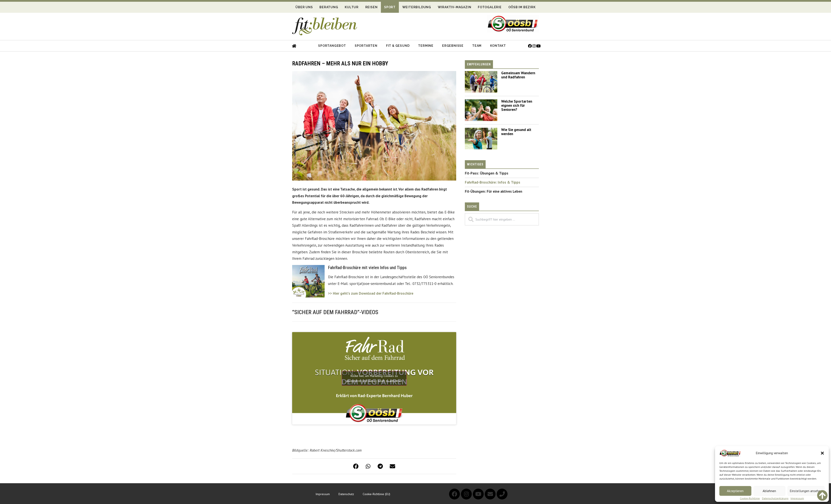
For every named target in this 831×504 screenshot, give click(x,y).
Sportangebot (332, 45)
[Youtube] (478, 494)
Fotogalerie (490, 7)
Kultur (352, 7)
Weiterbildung (416, 7)
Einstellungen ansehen (806, 491)
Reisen (371, 7)
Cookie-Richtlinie (750, 498)
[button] (822, 453)
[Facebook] (454, 494)
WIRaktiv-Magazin (454, 7)
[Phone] (502, 494)
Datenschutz (346, 494)
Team (477, 45)
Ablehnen (769, 491)
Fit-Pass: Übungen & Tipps (486, 173)
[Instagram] (466, 494)
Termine (425, 45)
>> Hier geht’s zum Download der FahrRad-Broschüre (370, 293)
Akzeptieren (735, 491)
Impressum (797, 498)
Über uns (304, 7)
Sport (390, 7)
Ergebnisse (453, 45)
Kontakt (498, 45)
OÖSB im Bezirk (522, 7)
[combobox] (502, 219)
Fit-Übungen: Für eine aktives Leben (493, 191)
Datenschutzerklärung (775, 498)
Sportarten (366, 45)
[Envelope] (490, 494)
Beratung (328, 7)
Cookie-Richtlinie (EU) (376, 494)
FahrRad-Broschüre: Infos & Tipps (492, 182)
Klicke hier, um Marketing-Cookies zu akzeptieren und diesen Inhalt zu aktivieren (374, 378)
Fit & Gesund (398, 45)
